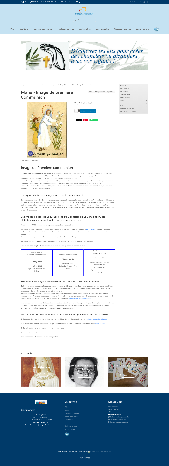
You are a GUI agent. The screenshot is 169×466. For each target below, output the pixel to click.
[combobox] (84, 20)
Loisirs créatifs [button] (102, 29)
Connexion (114, 406)
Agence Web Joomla (83, 451)
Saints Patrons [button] (142, 29)
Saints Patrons (70, 429)
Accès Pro (133, 2)
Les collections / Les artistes (128, 111)
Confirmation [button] (85, 29)
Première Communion (73, 413)
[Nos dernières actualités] (21, 2)
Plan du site (73, 451)
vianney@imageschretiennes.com (44, 425)
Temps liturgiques (125, 94)
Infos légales (62, 451)
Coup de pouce (124, 88)
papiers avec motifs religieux (96, 319)
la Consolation (91, 229)
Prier (12, 29)
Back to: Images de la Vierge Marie (101, 92)
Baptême (68, 410)
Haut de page (84, 458)
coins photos (100, 324)
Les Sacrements (124, 91)
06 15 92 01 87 (37, 2)
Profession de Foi (71, 416)
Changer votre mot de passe (118, 422)
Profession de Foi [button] (66, 29)
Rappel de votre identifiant (118, 419)
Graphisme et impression (127, 108)
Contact (27, 2)
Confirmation (70, 420)
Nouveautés (123, 86)
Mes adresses (114, 409)
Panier (112, 412)
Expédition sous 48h (72, 2)
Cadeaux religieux (71, 426)
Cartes (122, 100)
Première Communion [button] (43, 29)
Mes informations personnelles (119, 417)
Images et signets (125, 97)
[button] (146, 88)
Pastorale (123, 106)
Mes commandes (115, 414)
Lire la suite (76, 60)
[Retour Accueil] (84, 11)
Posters (122, 103)
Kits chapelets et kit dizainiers (84, 47)
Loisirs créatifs (70, 423)
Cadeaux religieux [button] (122, 29)
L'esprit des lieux (40, 367)
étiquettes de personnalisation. (79, 299)
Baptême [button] (24, 29)
